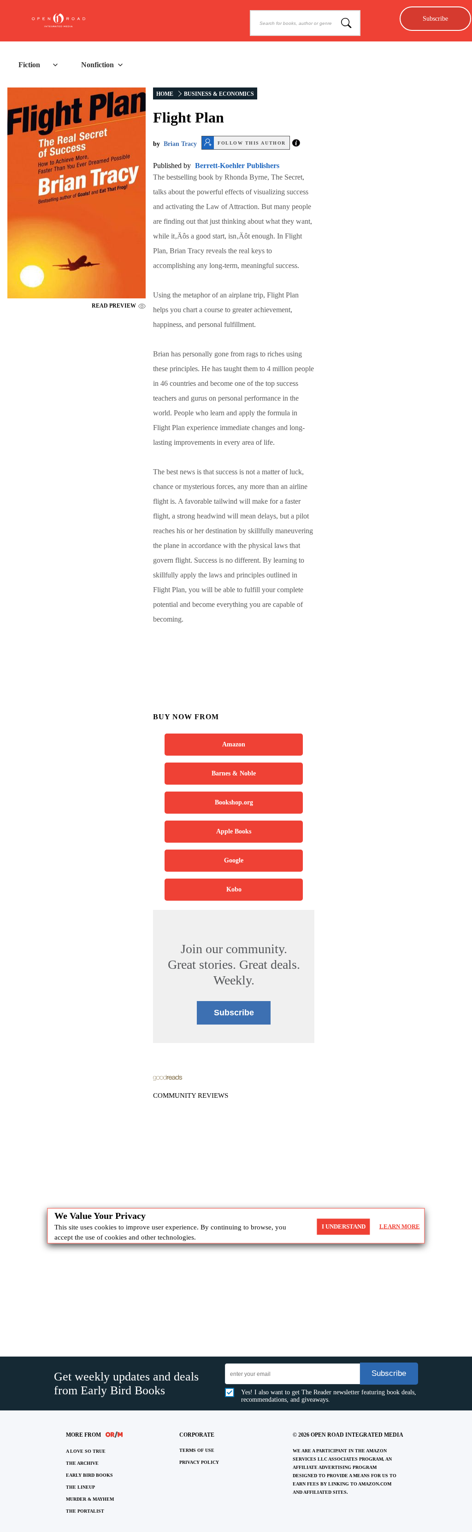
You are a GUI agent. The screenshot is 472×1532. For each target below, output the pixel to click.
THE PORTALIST (85, 1511)
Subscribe (435, 18)
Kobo (234, 889)
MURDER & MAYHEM (90, 1499)
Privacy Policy (199, 1462)
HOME (164, 94)
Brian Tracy (180, 143)
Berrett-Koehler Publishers (237, 165)
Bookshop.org (234, 802)
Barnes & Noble (234, 773)
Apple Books (233, 831)
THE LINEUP (80, 1487)
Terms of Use (196, 1450)
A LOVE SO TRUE (86, 1451)
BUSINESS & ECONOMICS (219, 94)
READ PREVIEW (114, 306)
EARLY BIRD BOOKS (89, 1475)
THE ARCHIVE (82, 1463)
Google (233, 860)
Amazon (233, 744)
